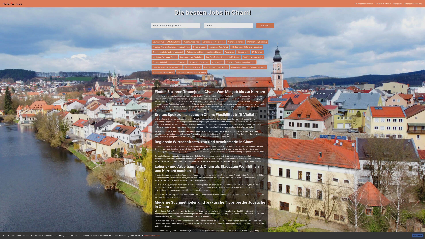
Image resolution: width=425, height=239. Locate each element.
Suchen (265, 25)
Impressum (397, 4)
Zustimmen (417, 235)
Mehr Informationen (152, 235)
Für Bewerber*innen (383, 4)
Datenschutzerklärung (413, 4)
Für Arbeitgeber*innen (364, 4)
